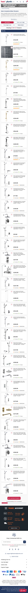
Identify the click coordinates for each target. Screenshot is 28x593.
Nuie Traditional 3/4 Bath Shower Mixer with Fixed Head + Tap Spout (19, 292)
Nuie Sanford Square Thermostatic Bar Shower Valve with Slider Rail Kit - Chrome (19, 343)
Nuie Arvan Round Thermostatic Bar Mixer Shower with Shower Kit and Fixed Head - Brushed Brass (19, 61)
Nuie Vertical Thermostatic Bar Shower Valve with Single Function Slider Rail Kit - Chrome (19, 459)
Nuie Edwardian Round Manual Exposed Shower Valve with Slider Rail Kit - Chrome (19, 163)
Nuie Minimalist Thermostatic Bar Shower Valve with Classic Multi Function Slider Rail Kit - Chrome (19, 472)
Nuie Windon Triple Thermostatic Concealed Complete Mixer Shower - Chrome (19, 420)
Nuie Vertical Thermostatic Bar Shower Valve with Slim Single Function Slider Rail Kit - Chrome (19, 305)
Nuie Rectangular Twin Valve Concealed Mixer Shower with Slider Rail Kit (19, 382)
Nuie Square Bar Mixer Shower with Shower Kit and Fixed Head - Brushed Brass (19, 112)
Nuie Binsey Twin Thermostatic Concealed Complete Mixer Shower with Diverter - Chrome (19, 279)
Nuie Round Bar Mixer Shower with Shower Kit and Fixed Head (19, 35)
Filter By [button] (3, 31)
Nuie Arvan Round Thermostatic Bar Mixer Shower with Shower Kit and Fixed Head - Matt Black (19, 125)
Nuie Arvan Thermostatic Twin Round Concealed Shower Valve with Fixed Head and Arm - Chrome (19, 370)
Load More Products (15, 498)
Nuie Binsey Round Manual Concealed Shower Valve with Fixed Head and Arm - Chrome (19, 215)
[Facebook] (9, 549)
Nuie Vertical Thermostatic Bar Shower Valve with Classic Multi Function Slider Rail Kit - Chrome (19, 433)
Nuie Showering (5, 8)
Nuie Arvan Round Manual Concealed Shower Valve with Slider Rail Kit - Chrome (19, 151)
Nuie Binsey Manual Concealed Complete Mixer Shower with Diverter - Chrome (19, 202)
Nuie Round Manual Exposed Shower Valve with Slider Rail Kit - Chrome (19, 318)
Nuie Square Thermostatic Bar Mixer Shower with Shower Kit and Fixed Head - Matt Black (19, 138)
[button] (23, 1)
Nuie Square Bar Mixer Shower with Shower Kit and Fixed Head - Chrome (19, 86)
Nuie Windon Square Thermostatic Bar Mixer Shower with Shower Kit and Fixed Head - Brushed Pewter (19, 100)
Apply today (14, 528)
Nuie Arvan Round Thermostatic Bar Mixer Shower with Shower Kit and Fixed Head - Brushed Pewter (19, 74)
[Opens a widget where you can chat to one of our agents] (23, 590)
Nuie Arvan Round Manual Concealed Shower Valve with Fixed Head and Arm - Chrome (19, 446)
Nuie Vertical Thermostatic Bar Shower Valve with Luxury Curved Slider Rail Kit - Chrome (19, 330)
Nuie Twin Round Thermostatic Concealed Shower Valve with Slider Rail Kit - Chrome (19, 176)
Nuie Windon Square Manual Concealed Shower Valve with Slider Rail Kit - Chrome (19, 228)
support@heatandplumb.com (15, 553)
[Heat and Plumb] (8, 1)
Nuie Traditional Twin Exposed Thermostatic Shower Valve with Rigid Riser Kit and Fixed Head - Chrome (19, 267)
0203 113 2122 (15, 556)
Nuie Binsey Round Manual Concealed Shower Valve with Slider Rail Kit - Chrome (19, 189)
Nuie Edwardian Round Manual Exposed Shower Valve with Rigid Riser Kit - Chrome (19, 48)
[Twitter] (12, 549)
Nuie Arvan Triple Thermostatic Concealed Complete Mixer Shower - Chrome (19, 395)
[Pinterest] (15, 549)
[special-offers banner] (14, 5)
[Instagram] (18, 549)
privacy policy (11, 544)
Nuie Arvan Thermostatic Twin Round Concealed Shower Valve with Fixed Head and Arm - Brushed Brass (19, 408)
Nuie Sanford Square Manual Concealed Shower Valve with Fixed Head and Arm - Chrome (19, 485)
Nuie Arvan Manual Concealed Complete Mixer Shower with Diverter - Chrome (19, 241)
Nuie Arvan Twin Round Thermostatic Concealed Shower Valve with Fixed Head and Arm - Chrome (19, 254)
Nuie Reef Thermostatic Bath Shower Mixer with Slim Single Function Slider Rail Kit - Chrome (19, 356)
